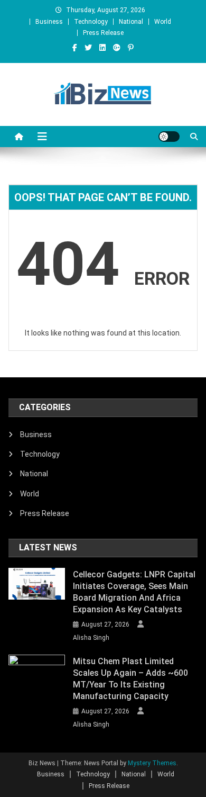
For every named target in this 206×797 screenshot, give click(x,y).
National (131, 21)
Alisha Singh (91, 637)
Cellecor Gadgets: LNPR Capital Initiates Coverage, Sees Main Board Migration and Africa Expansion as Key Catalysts (134, 591)
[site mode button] (169, 136)
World (162, 21)
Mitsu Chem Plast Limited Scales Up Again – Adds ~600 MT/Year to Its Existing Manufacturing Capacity (130, 678)
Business (49, 21)
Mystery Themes (152, 763)
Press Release (103, 33)
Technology (91, 21)
